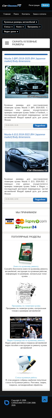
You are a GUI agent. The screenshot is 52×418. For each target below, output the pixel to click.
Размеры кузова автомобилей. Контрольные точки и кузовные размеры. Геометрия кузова (12, 5)
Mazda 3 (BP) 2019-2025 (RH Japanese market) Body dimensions (24, 59)
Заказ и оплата (39, 14)
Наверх (45, 399)
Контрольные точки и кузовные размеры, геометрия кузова (6, 402)
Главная (7, 14)
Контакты (26, 14)
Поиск (16, 14)
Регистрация (34, 5)
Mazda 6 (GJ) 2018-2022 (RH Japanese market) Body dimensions (24, 135)
